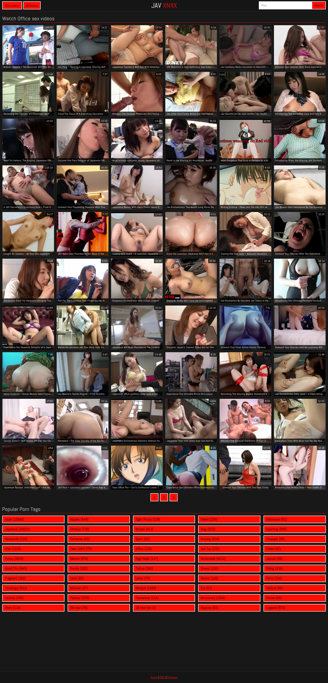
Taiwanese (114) (147, 598)
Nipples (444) (79, 519)
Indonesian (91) (276, 519)
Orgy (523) (208, 529)
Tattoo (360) (144, 568)
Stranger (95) (275, 539)
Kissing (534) (210, 539)
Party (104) (274, 578)
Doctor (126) (209, 578)
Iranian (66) (274, 598)
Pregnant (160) (15, 578)
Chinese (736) (79, 529)
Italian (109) (209, 519)
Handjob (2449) (146, 588)
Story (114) (13, 607)
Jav (164, 5)
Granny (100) (209, 568)
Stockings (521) (16, 588)
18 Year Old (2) (146, 607)
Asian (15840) (14, 519)
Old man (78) (78, 607)
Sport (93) (143, 539)
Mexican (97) (79, 588)
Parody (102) (79, 568)
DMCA (162, 677)
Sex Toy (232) (210, 548)
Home (154, 677)
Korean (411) (144, 529)
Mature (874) (79, 558)
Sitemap (173, 677)
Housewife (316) (16, 539)
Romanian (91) (80, 539)
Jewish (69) (274, 558)
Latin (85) (77, 578)
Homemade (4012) (213, 558)
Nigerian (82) (209, 607)
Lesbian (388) (14, 598)
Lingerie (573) (275, 607)
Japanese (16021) (17, 529)
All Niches (32, 6)
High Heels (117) (147, 558)
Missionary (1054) (213, 598)
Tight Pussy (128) (148, 519)
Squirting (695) (276, 529)
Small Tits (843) (16, 568)
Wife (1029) (13, 548)
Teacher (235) (79, 598)
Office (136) (144, 548)
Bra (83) (206, 588)
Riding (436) (274, 568)
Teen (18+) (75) (81, 548)
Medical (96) (274, 588)
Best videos (12, 6)
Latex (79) (143, 578)
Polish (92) (273, 548)
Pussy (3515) (14, 558)
